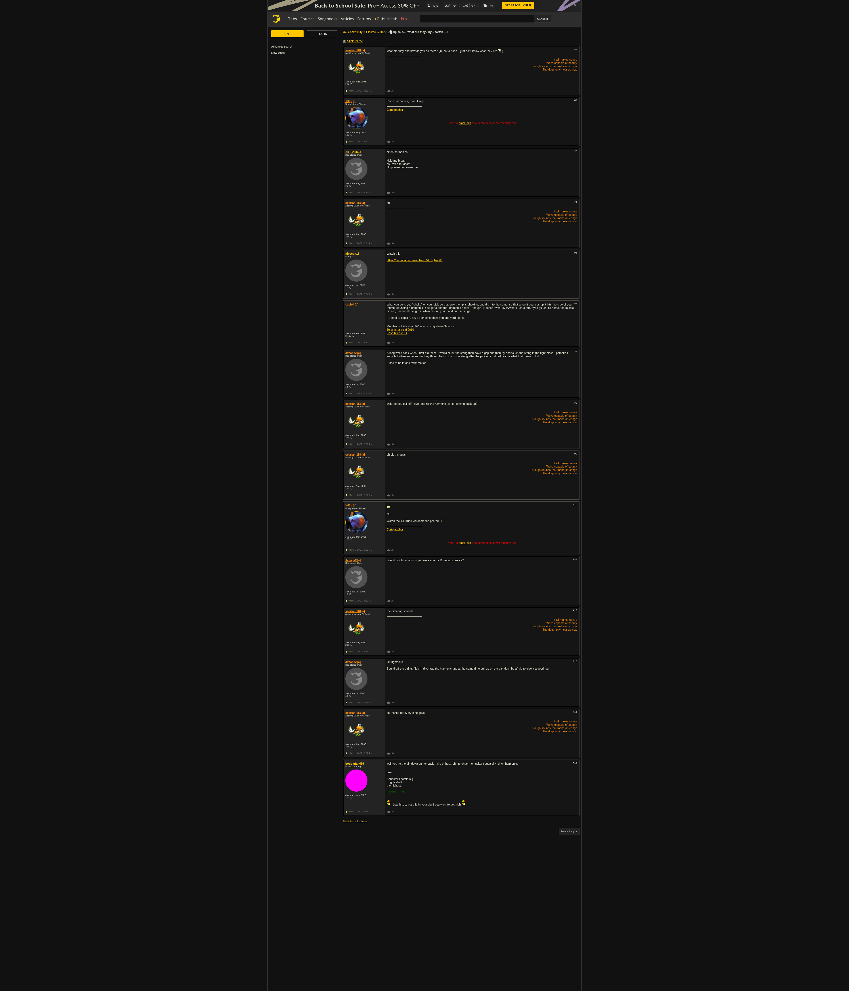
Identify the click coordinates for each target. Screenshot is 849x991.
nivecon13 (352, 253)
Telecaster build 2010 (400, 329)
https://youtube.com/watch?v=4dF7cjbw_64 (414, 260)
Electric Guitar (375, 32)
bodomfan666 (354, 763)
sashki (349, 304)
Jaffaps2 (351, 353)
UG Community (353, 32)
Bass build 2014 (397, 333)
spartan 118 (353, 50)
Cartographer (395, 109)
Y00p (348, 101)
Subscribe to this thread (355, 821)
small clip (465, 123)
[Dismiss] (575, 5)
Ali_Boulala (353, 152)
